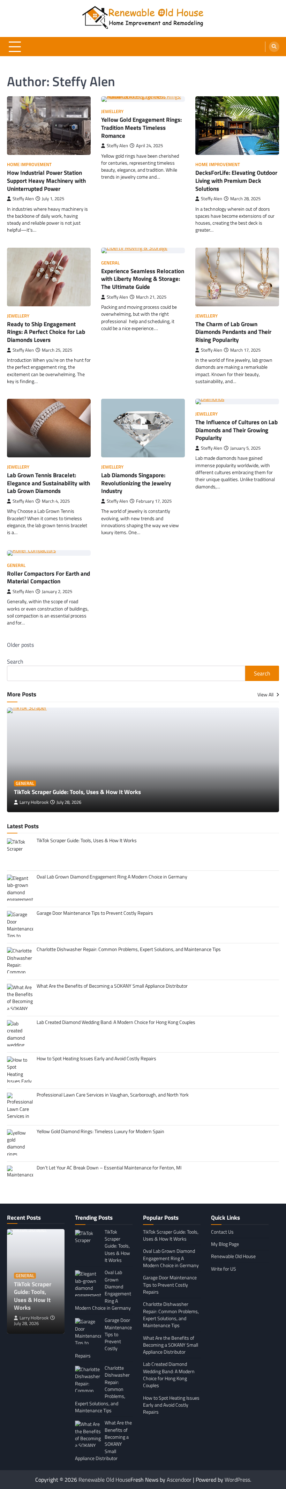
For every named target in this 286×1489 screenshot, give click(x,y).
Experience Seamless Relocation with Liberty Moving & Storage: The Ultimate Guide (142, 278)
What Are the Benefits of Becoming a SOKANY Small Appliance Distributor (170, 1345)
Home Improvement (29, 164)
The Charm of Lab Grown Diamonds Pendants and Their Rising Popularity (233, 331)
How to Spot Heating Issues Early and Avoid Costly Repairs (171, 1405)
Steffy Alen (23, 198)
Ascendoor (179, 1479)
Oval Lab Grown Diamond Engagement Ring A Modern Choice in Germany (171, 1258)
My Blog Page (225, 1244)
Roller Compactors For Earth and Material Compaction (48, 577)
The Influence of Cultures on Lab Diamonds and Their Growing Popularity (236, 429)
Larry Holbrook (34, 802)
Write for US (223, 1268)
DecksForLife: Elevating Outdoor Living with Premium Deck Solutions (236, 180)
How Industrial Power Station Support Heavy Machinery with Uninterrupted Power (46, 180)
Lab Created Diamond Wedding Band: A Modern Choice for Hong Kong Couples (169, 1375)
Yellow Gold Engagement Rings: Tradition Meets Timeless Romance (141, 127)
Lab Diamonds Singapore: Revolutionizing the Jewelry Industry (136, 482)
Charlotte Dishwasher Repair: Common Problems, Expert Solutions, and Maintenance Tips (171, 1315)
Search (15, 661)
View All (265, 694)
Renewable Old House (233, 1256)
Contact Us (222, 1231)
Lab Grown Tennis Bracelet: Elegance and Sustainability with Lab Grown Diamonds (48, 482)
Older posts (20, 645)
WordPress (237, 1479)
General (110, 262)
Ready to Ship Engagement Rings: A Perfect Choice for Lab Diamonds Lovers (46, 331)
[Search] (274, 47)
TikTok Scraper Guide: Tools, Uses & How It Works (77, 791)
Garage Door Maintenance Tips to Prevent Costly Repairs (170, 1284)
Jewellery (112, 111)
